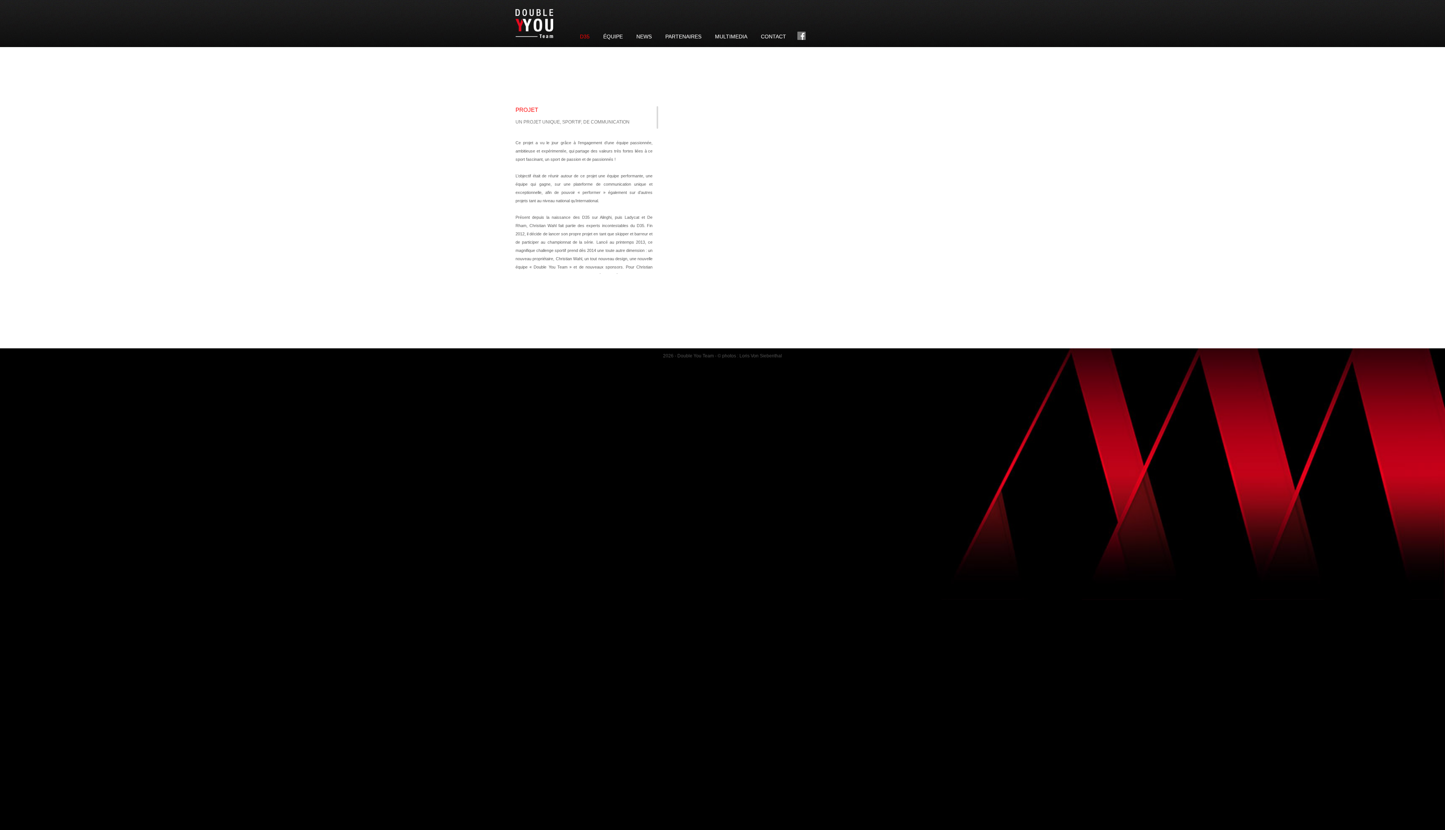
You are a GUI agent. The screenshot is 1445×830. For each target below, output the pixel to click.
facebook (802, 36)
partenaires (683, 37)
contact (773, 37)
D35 (585, 37)
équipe (613, 37)
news (644, 37)
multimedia (731, 37)
